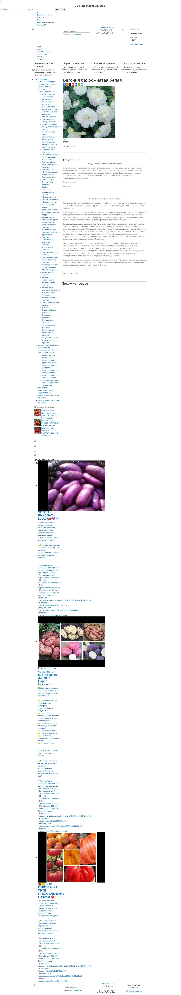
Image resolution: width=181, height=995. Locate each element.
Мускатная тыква (49, 210)
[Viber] (76, 84)
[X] (70, 84)
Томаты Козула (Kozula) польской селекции (49, 164)
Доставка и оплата (44, 15)
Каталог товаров (43, 52)
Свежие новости (44, 407)
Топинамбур (43, 79)
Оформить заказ (137, 44)
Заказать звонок (107, 27)
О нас (39, 47)
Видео (39, 49)
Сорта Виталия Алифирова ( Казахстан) (48, 96)
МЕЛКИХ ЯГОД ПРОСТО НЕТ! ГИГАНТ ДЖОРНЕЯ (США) (50, 423)
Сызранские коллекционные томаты (48, 297)
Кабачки (45, 307)
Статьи (40, 20)
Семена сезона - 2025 (47, 92)
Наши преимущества (45, 22)
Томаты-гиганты (49, 177)
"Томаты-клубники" (50, 200)
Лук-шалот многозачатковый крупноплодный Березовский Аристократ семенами (48, 393)
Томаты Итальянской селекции (47, 247)
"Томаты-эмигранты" (51, 154)
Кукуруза (46, 315)
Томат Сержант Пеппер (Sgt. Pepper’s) (48, 182)
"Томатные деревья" (50, 270)
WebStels (134, 988)
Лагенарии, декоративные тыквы (48, 192)
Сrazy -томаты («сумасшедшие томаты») (49, 224)
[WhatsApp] (79, 84)
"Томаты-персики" (50, 202)
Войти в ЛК (41, 25)
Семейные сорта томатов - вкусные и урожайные (51, 232)
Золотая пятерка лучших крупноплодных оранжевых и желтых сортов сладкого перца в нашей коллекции (49, 139)
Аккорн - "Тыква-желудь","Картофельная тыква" (52, 126)
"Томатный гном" (49, 197)
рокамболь (76, 34)
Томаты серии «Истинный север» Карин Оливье (50, 172)
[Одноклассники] (67, 84)
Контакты (40, 59)
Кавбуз (45, 187)
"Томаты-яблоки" (49, 117)
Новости (40, 17)
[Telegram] (82, 84)
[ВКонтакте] (64, 84)
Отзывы (40, 57)
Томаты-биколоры (50, 257)
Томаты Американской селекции (48, 239)
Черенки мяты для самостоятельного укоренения (50, 382)
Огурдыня (46, 317)
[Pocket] (73, 84)
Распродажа (42, 54)
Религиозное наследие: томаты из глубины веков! (51, 289)
